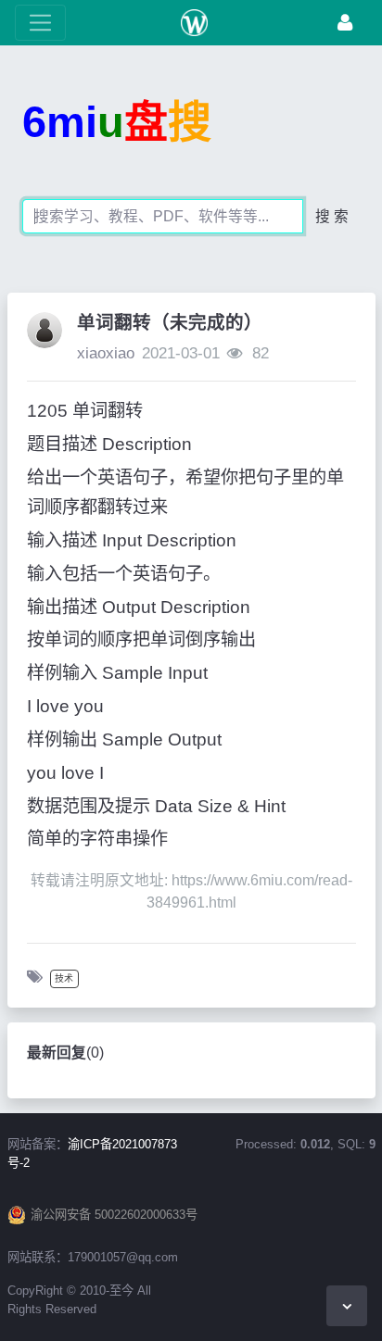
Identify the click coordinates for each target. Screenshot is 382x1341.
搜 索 (332, 216)
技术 (64, 978)
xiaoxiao (105, 353)
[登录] (345, 23)
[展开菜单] (40, 23)
